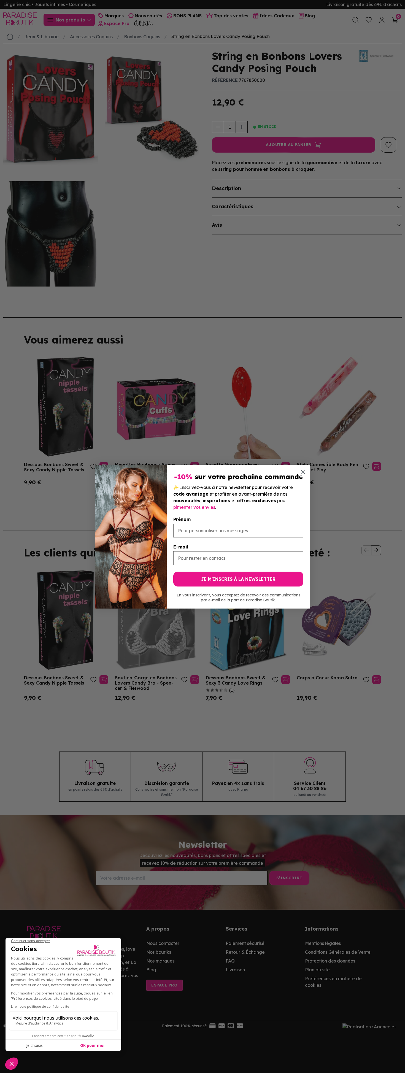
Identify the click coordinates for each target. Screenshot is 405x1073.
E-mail (180, 547)
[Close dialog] (303, 472)
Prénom (182, 519)
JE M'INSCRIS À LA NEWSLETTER (238, 579)
